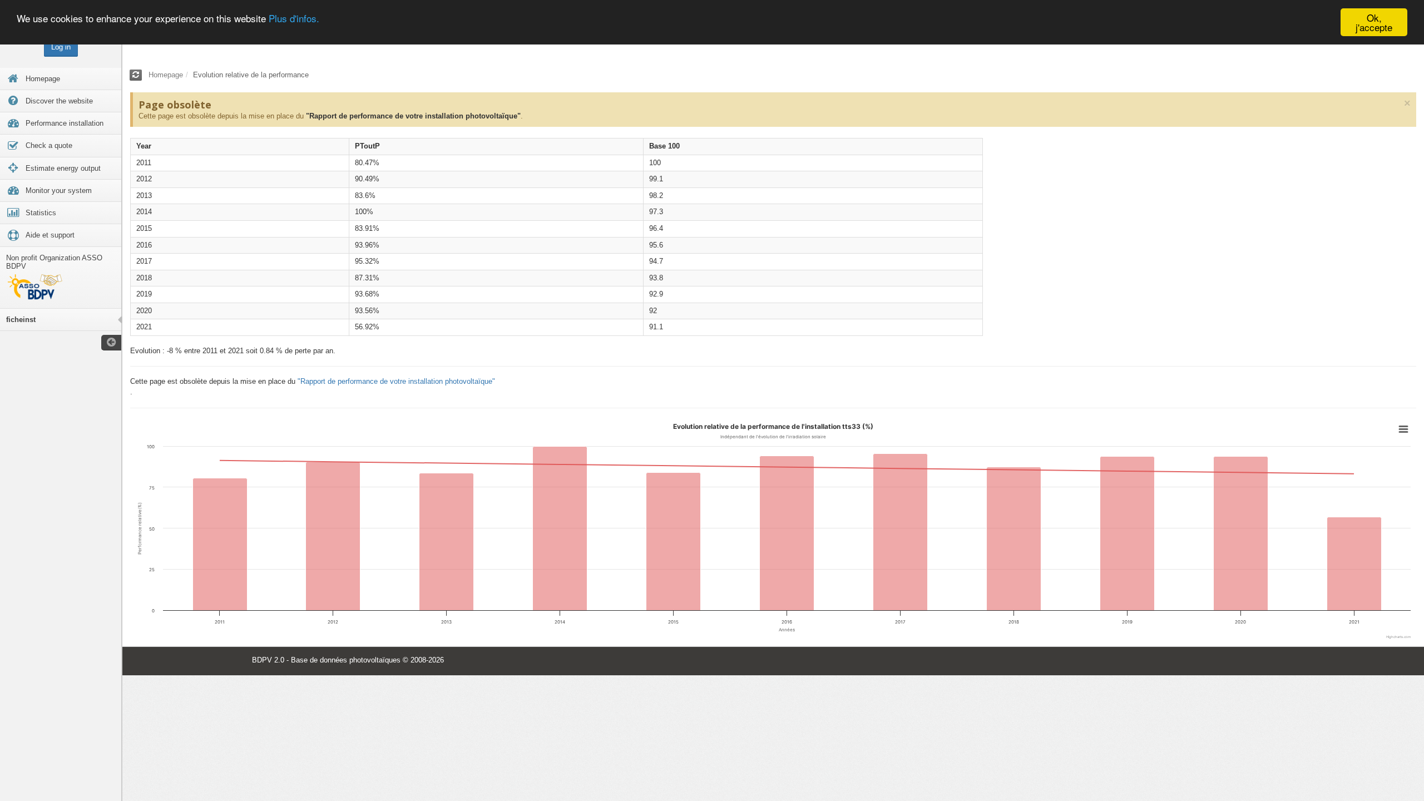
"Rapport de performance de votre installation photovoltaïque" (413, 116)
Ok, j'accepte (1374, 22)
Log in (61, 47)
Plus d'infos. (294, 18)
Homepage (166, 75)
